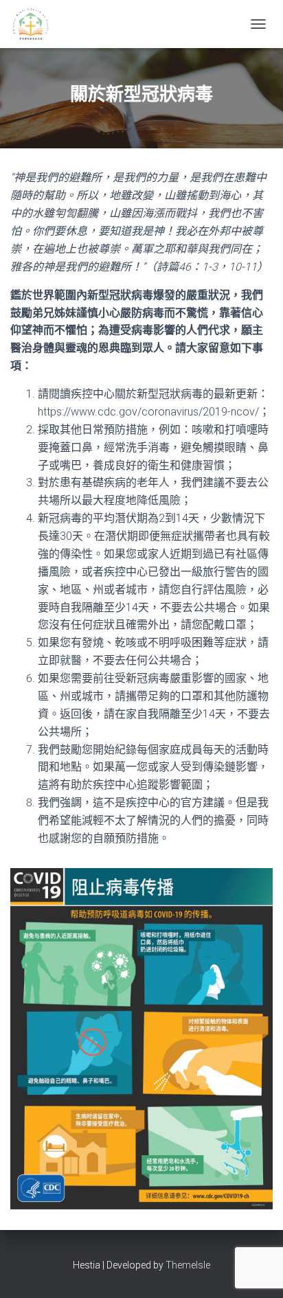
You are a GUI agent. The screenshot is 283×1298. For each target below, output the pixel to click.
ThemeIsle (188, 1265)
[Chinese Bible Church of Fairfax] (36, 24)
